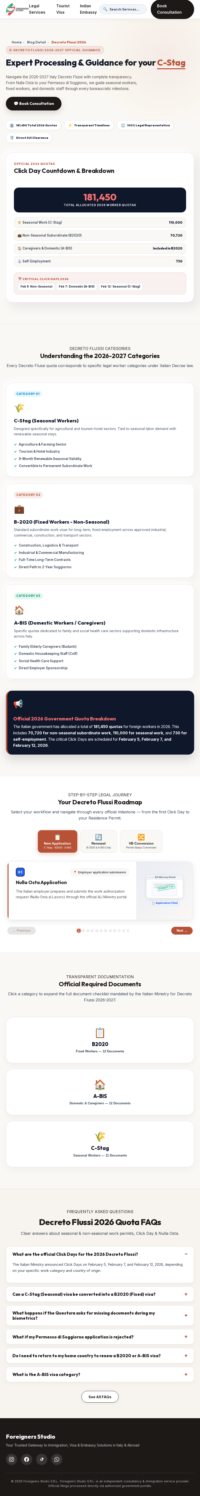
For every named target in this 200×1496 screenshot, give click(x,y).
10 (119, 930)
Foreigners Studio (30, 1436)
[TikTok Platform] (41, 1459)
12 (128, 930)
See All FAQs (100, 1397)
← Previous (21, 930)
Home (17, 42)
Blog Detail (36, 42)
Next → (182, 930)
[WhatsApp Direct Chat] (56, 1459)
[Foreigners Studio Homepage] (17, 9)
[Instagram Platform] (11, 1459)
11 (123, 930)
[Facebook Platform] (26, 1459)
